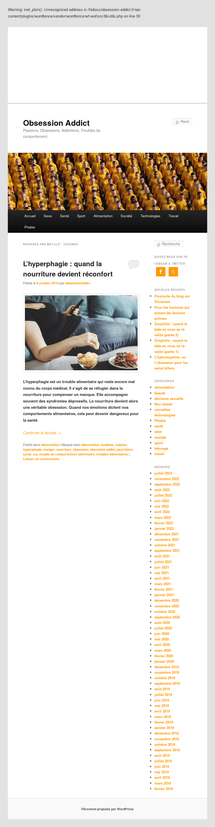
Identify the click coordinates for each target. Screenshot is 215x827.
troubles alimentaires (112, 454)
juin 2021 (161, 567)
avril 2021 (162, 578)
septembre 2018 (167, 749)
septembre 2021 (167, 550)
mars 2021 (162, 583)
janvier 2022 (164, 528)
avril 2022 (162, 511)
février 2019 (163, 722)
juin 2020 (161, 633)
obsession (80, 449)
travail (159, 453)
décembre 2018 (166, 733)
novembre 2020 (166, 605)
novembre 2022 (166, 478)
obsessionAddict (77, 283)
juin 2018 (161, 766)
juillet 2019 (163, 694)
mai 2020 (161, 638)
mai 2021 (161, 572)
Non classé (163, 403)
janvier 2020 (164, 661)
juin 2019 (161, 700)
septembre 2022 (167, 484)
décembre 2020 (166, 600)
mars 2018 (162, 783)
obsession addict (102, 449)
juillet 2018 (163, 760)
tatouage (161, 448)
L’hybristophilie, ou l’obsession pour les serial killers (171, 363)
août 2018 (162, 755)
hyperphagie (32, 449)
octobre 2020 (164, 611)
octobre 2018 (164, 744)
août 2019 (162, 688)
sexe (158, 431)
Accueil (30, 215)
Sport (81, 215)
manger (49, 449)
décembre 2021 (166, 533)
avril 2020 (162, 644)
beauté (159, 392)
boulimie (107, 444)
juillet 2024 (163, 473)
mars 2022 (162, 517)
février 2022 (163, 522)
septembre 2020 (167, 616)
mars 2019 (162, 716)
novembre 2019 (166, 672)
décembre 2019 (166, 666)
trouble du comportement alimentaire (67, 454)
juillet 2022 (163, 495)
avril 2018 (162, 777)
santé (27, 454)
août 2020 (162, 622)
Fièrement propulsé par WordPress (107, 809)
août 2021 (162, 555)
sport (158, 442)
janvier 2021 (164, 594)
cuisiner (121, 444)
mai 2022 (161, 506)
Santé (64, 215)
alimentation (50, 444)
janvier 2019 (164, 727)
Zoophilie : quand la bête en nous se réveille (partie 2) (170, 329)
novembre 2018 (166, 738)
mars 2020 (162, 650)
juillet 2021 (163, 561)
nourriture (63, 449)
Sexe (48, 215)
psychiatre (125, 449)
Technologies (150, 215)
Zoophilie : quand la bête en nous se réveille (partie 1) (170, 346)
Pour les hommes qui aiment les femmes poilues (172, 313)
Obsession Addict (56, 122)
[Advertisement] (107, 63)
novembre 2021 (166, 539)
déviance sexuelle (168, 398)
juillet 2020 (163, 627)
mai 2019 (161, 705)
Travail (174, 215)
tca (35, 454)
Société (126, 215)
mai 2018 (161, 771)
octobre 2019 (164, 677)
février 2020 (163, 655)
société (160, 437)
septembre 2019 (167, 683)
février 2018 (163, 788)
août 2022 (162, 489)
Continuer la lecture (42, 432)
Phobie (29, 227)
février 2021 (163, 589)
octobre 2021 (164, 544)
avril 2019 (162, 711)
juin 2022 (161, 500)
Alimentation (103, 215)
